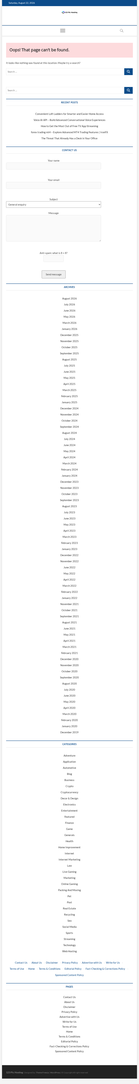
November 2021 (69, 604)
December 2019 (69, 732)
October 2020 (69, 671)
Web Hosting (69, 951)
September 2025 (69, 353)
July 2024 (69, 438)
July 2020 (69, 689)
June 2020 (69, 695)
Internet (69, 853)
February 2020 (69, 720)
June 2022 (69, 567)
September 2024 (69, 426)
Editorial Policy (73, 968)
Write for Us (113, 962)
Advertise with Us (92, 962)
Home (31, 968)
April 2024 (69, 457)
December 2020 (69, 659)
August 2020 (69, 683)
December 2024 (69, 408)
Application (69, 761)
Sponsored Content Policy (69, 974)
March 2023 (69, 536)
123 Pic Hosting (14, 1072)
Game (69, 828)
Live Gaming (69, 871)
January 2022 (69, 597)
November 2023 (69, 487)
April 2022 (69, 579)
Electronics (69, 804)
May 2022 (69, 573)
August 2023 (69, 506)
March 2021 (69, 646)
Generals (69, 835)
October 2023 (69, 493)
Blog (69, 773)
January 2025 (69, 402)
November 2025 (69, 341)
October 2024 (69, 420)
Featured (69, 816)
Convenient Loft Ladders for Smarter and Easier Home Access (69, 113)
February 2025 (69, 396)
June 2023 (69, 518)
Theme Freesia (42, 1072)
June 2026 (69, 310)
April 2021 (69, 640)
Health (69, 841)
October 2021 (69, 610)
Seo (69, 920)
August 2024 (69, 432)
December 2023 (69, 481)
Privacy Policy (70, 962)
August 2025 (69, 359)
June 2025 (69, 371)
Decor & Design (69, 798)
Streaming (69, 938)
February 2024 (69, 469)
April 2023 (69, 530)
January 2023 (69, 548)
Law (69, 865)
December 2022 (69, 555)
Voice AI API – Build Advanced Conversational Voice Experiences (69, 119)
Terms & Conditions (50, 968)
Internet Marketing (69, 859)
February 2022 (69, 591)
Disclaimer (52, 962)
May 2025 (69, 377)
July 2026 (69, 304)
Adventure (69, 755)
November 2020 (69, 665)
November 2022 (69, 561)
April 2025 (69, 383)
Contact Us (21, 962)
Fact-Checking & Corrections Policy (105, 968)
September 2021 (69, 616)
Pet (69, 896)
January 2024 (69, 475)
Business (69, 779)
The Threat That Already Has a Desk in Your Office (69, 138)
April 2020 (69, 707)
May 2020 (69, 701)
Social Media (69, 926)
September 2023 (69, 500)
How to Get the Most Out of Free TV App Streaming (69, 126)
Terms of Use (17, 968)
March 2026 (69, 322)
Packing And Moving (69, 890)
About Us (37, 962)
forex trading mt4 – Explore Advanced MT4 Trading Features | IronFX (69, 132)
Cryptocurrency (69, 792)
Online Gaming (69, 883)
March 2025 (69, 390)
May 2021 (69, 634)
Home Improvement (69, 847)
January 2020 (69, 726)
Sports (69, 932)
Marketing (69, 877)
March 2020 (69, 713)
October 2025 (69, 347)
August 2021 (69, 622)
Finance (69, 822)
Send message (54, 274)
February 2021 (69, 652)
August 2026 (69, 298)
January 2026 (69, 328)
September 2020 (69, 677)
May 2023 (69, 524)
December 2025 (69, 334)
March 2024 (69, 463)
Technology (69, 945)
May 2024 (69, 451)
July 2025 (69, 365)
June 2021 (69, 628)
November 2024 (69, 414)
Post (69, 902)
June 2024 (69, 445)
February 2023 (69, 542)
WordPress (55, 1072)
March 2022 (69, 585)
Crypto (69, 786)
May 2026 (69, 316)
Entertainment (69, 810)
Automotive (69, 767)
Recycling (69, 914)
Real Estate (69, 908)
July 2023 (69, 512)
